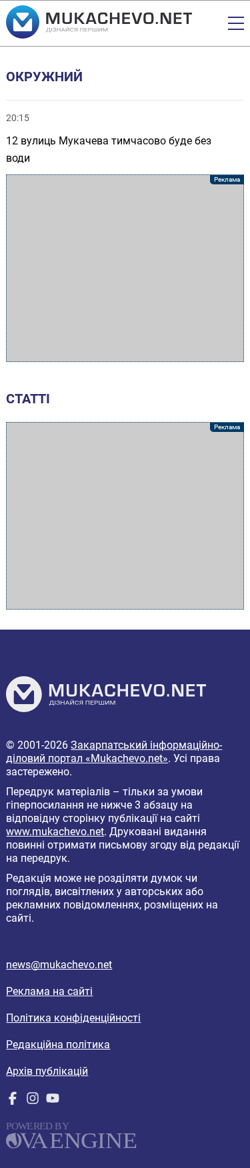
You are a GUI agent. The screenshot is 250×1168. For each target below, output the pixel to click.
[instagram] (32, 1101)
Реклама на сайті (49, 991)
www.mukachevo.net (55, 831)
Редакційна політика (58, 1044)
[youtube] (52, 1101)
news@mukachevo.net (59, 964)
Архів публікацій (47, 1071)
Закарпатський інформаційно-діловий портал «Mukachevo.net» (114, 752)
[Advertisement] (125, 268)
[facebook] (12, 1101)
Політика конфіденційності (73, 1018)
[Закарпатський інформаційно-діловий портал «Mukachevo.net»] (99, 23)
